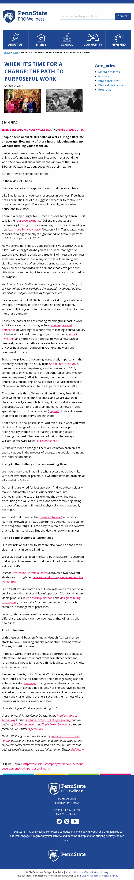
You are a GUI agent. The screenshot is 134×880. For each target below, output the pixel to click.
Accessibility (72, 872)
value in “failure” (51, 517)
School (67, 45)
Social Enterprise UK (62, 364)
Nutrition (104, 76)
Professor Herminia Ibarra (30, 573)
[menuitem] (15, 39)
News (15, 52)
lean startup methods (40, 598)
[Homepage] (25, 23)
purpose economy (28, 220)
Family (41, 45)
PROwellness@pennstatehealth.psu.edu (98, 875)
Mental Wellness (109, 72)
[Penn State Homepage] (67, 856)
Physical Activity (108, 81)
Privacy (104, 872)
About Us (15, 45)
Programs (104, 89)
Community (93, 45)
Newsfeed (119, 45)
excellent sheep (47, 441)
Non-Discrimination (89, 872)
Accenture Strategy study (24, 229)
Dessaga (30, 683)
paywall (54, 411)
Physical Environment (112, 85)
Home (7, 52)
